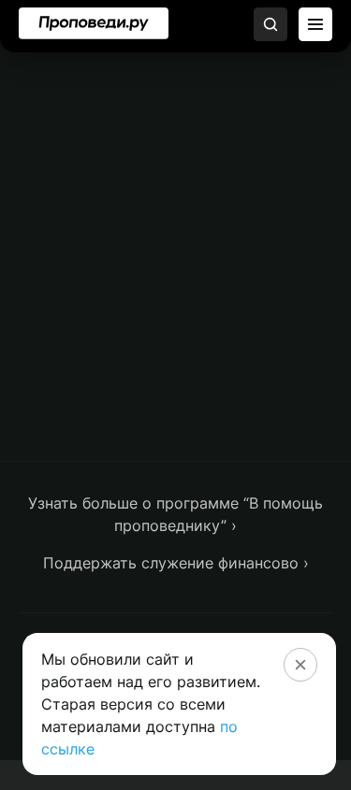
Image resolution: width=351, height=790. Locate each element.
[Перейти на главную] (93, 23)
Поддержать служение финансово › (176, 562)
